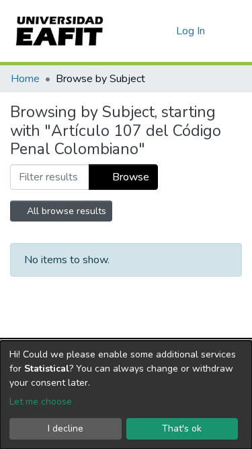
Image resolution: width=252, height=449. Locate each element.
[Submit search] (144, 31)
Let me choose (40, 401)
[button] (163, 31)
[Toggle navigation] (233, 31)
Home (25, 78)
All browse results (65, 211)
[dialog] (126, 395)
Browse (129, 177)
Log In (191, 31)
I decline (65, 428)
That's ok (182, 428)
